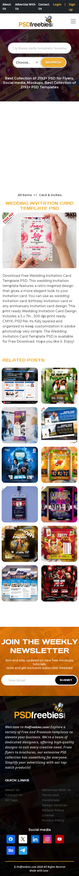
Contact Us (43, 7)
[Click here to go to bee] (10, 850)
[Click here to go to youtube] (59, 839)
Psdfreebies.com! (37, 727)
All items (25, 195)
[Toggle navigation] (73, 21)
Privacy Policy (53, 820)
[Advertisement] (39, 151)
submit (66, 680)
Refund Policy (53, 810)
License (48, 815)
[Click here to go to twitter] (23, 839)
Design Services (54, 805)
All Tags (11, 800)
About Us (7, 7)
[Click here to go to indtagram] (47, 839)
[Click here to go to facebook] (10, 839)
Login (57, 4)
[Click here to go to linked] (35, 839)
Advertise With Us (25, 7)
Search (53, 62)
